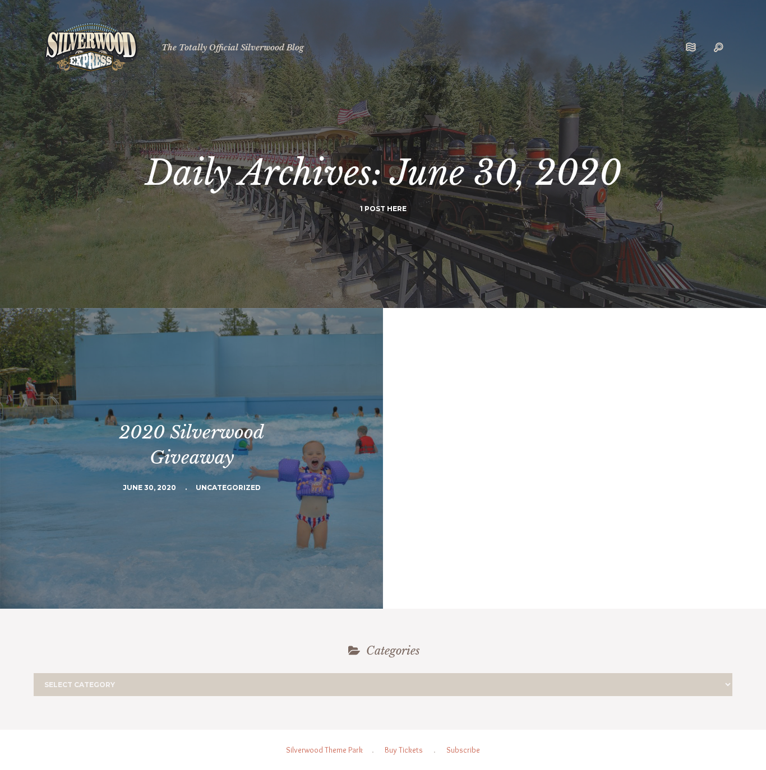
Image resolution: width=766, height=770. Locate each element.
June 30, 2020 (149, 487)
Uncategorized (228, 487)
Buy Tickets (404, 750)
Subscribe (463, 750)
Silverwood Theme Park (324, 750)
